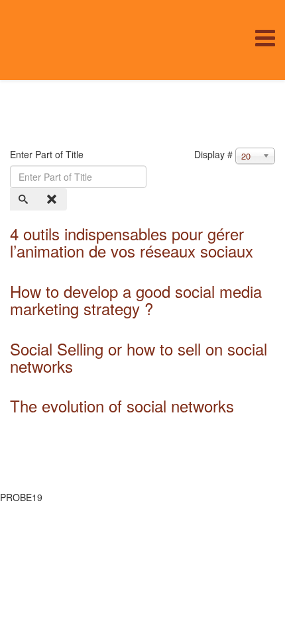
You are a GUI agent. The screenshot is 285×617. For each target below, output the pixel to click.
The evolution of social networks (122, 405)
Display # (213, 154)
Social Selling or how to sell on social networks (138, 357)
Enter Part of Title (48, 154)
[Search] (24, 199)
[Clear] (53, 199)
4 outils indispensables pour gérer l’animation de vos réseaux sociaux (131, 242)
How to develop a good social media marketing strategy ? (136, 299)
